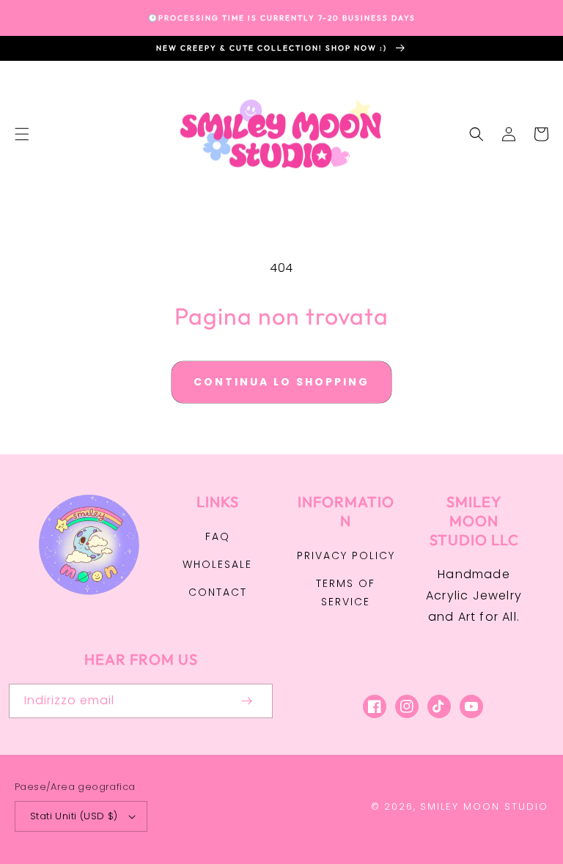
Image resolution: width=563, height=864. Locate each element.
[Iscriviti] (246, 701)
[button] (22, 134)
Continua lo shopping (281, 381)
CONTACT (217, 592)
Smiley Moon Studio (484, 806)
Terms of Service (345, 592)
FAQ (217, 536)
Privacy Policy (346, 555)
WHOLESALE (217, 564)
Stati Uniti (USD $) (74, 816)
